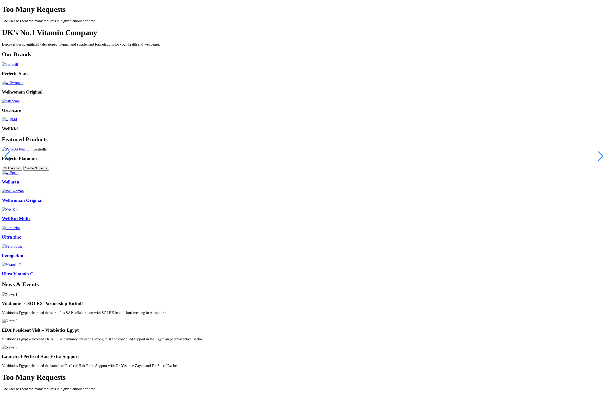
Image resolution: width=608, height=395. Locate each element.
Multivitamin (12, 168)
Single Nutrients (36, 168)
